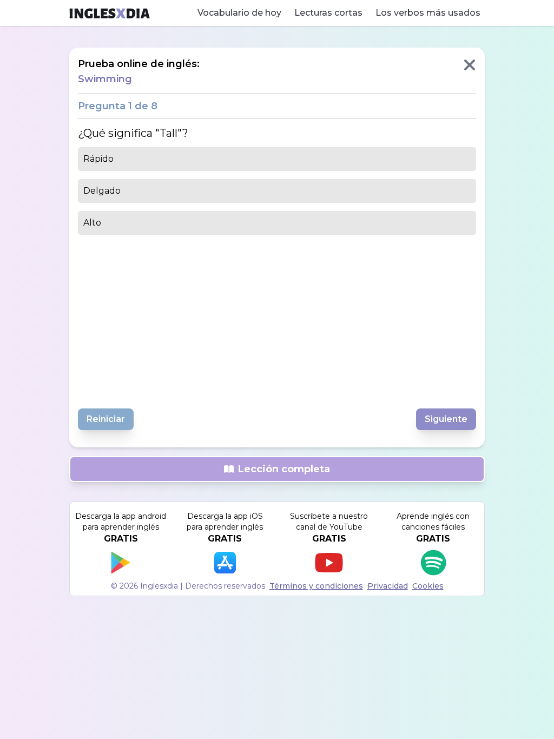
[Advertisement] (277, 318)
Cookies (428, 586)
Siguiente (446, 419)
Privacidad (387, 586)
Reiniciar (106, 419)
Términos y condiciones (316, 586)
